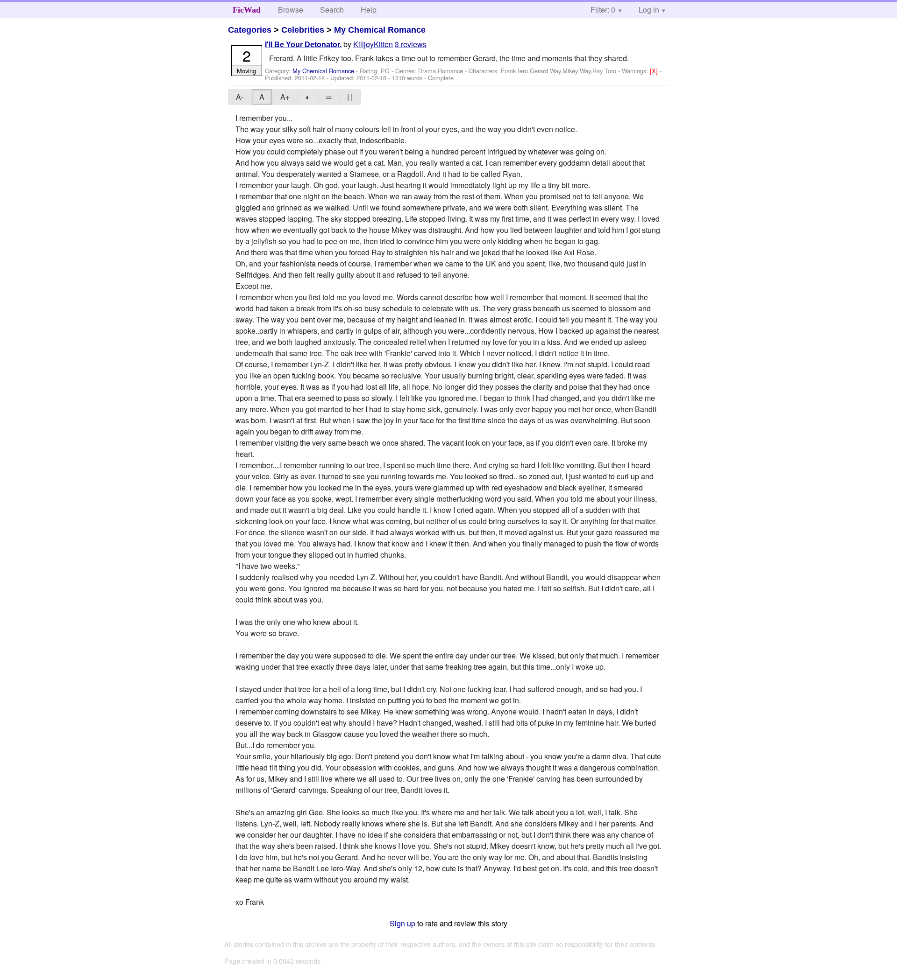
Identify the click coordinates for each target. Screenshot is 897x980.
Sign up (402, 923)
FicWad (247, 9)
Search (332, 9)
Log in (649, 9)
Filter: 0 (603, 9)
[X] (655, 70)
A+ (285, 96)
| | (350, 96)
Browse (290, 9)
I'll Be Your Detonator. (303, 45)
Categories (249, 30)
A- (239, 96)
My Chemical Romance (380, 30)
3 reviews (411, 44)
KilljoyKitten (373, 44)
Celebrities (302, 30)
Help (369, 9)
